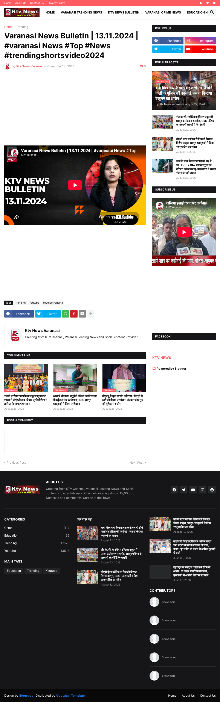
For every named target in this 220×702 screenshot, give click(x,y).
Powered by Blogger (171, 368)
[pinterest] (212, 489)
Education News (201, 12)
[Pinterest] (74, 314)
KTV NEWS (161, 358)
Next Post (137, 462)
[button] (212, 12)
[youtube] (214, 3)
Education (37, 535)
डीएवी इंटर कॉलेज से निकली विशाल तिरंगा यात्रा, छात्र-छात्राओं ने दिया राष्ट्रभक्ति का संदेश (195, 142)
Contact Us (37, 3)
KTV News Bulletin (123, 12)
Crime (37, 528)
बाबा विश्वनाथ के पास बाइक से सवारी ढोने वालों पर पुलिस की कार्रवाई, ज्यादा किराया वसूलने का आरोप (122, 531)
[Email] (82, 314)
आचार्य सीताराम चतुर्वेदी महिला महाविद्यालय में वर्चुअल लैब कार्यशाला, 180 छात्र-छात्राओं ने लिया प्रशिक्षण (75, 399)
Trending (22, 27)
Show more (169, 602)
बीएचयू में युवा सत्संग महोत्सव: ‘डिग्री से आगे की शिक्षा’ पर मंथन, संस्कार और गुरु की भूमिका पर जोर (122, 399)
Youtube (34, 302)
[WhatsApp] (65, 314)
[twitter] (207, 3)
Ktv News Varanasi (42, 330)
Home (7, 3)
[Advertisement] (75, 105)
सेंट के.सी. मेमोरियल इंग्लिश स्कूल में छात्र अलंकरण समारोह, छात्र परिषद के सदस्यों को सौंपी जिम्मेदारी (195, 120)
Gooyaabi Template (70, 695)
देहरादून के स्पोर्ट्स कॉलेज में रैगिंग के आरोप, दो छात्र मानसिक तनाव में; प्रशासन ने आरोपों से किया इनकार (191, 571)
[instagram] (202, 489)
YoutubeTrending (53, 302)
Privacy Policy (56, 3)
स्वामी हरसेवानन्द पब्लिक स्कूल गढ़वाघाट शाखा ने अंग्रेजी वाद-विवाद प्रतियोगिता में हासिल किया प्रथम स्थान (25, 399)
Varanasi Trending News (81, 12)
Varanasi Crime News (163, 12)
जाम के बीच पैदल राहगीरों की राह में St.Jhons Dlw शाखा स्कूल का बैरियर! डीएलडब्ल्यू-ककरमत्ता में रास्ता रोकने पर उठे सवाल (196, 167)
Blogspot (26, 695)
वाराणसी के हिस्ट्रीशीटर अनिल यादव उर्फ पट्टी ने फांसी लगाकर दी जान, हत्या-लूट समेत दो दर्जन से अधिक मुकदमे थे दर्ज (194, 547)
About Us (20, 3)
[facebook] (201, 3)
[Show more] (90, 314)
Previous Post (16, 462)
